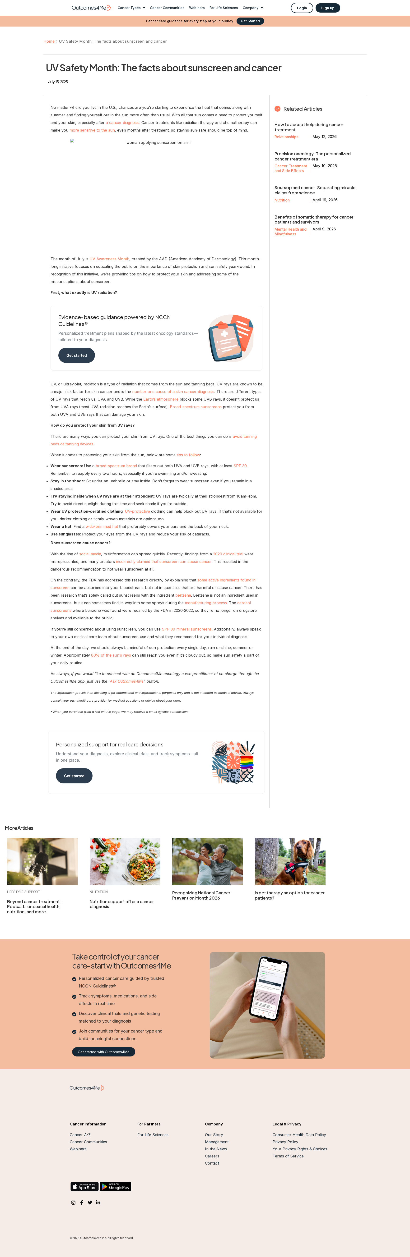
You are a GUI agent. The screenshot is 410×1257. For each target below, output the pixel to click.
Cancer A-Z (80, 1134)
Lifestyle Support (23, 892)
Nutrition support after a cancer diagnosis (122, 904)
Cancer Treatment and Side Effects (291, 168)
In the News (216, 1149)
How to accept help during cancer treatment (309, 127)
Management (216, 1141)
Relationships (286, 136)
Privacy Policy (285, 1141)
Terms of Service (288, 1156)
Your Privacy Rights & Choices (300, 1149)
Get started (76, 355)
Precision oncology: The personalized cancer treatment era (313, 156)
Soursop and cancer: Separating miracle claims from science (315, 190)
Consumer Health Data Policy (299, 1134)
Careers (212, 1156)
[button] (302, 8)
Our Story (214, 1134)
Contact (212, 1163)
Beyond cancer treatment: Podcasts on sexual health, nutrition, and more (34, 906)
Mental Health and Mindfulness (291, 231)
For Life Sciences (224, 8)
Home (49, 41)
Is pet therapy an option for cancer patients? (290, 895)
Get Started (250, 21)
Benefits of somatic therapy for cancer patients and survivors (314, 219)
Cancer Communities (167, 8)
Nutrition (282, 200)
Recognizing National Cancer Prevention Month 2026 (201, 895)
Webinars (197, 8)
